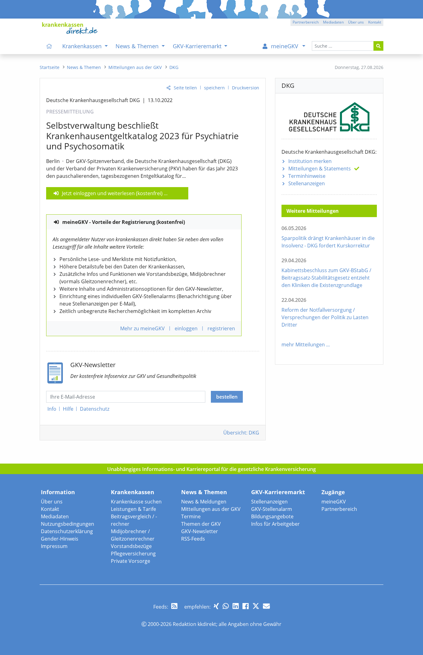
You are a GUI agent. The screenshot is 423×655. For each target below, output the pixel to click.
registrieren (221, 328)
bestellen (227, 396)
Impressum (54, 546)
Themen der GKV (201, 523)
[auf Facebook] (245, 606)
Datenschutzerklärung (67, 531)
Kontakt (50, 509)
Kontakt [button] (374, 22)
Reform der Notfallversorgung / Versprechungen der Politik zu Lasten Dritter (324, 317)
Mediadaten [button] (333, 22)
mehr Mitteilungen (303, 344)
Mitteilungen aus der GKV (211, 509)
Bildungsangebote (272, 516)
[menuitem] (49, 46)
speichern (214, 88)
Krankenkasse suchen (136, 501)
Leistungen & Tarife (133, 509)
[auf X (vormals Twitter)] (255, 606)
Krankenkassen (132, 492)
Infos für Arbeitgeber (275, 523)
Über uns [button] (356, 22)
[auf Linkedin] (236, 606)
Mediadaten (55, 516)
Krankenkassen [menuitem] (82, 46)
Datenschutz (94, 408)
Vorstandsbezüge (131, 546)
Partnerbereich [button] (306, 22)
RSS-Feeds (193, 538)
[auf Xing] (216, 606)
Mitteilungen (319, 168)
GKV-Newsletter (199, 531)
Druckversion (245, 88)
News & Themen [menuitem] (138, 46)
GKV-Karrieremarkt (278, 492)
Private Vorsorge (130, 561)
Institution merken (310, 161)
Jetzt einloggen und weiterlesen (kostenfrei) (112, 193)
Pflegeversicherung (133, 553)
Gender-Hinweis (59, 538)
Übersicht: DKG (241, 432)
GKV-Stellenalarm (271, 509)
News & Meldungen (203, 501)
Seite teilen (185, 88)
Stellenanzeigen (306, 183)
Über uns (52, 501)
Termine (191, 516)
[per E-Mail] (266, 606)
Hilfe (68, 408)
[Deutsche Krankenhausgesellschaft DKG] (329, 115)
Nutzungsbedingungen (67, 523)
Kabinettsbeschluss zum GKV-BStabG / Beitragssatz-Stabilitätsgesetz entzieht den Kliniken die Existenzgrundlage (326, 278)
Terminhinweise (306, 176)
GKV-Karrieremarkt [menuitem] (198, 46)
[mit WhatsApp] (226, 606)
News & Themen (204, 492)
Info (51, 408)
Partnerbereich (339, 509)
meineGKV (333, 501)
